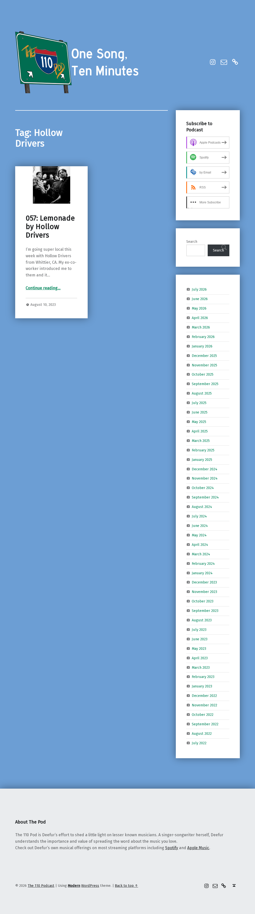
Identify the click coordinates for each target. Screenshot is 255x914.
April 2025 (200, 431)
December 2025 (204, 355)
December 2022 (204, 695)
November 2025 (204, 365)
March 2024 (201, 554)
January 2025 (202, 459)
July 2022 (199, 743)
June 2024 (200, 525)
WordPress (90, 885)
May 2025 (199, 421)
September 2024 (205, 497)
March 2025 (201, 440)
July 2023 (199, 629)
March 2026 (201, 327)
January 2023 (202, 686)
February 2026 (203, 336)
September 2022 (205, 724)
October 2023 (202, 601)
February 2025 (203, 450)
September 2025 (205, 384)
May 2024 (199, 535)
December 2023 (204, 582)
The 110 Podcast (41, 885)
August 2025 (202, 393)
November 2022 (204, 705)
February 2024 (203, 563)
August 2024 (202, 506)
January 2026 (202, 346)
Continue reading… (43, 288)
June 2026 (200, 299)
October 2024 (203, 488)
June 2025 (199, 412)
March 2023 (201, 667)
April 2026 (200, 318)
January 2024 (202, 573)
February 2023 (203, 676)
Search (191, 241)
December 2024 (204, 469)
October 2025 (202, 374)
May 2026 (199, 308)
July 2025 (199, 403)
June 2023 (199, 639)
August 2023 (202, 620)
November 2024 (205, 478)
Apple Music (198, 847)
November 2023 (204, 591)
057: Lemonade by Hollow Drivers (50, 227)
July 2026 (199, 289)
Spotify (171, 847)
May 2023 (199, 648)
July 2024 (199, 516)
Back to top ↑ (126, 885)
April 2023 (200, 658)
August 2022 (202, 733)
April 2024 (200, 544)
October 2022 (202, 714)
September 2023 (205, 610)
